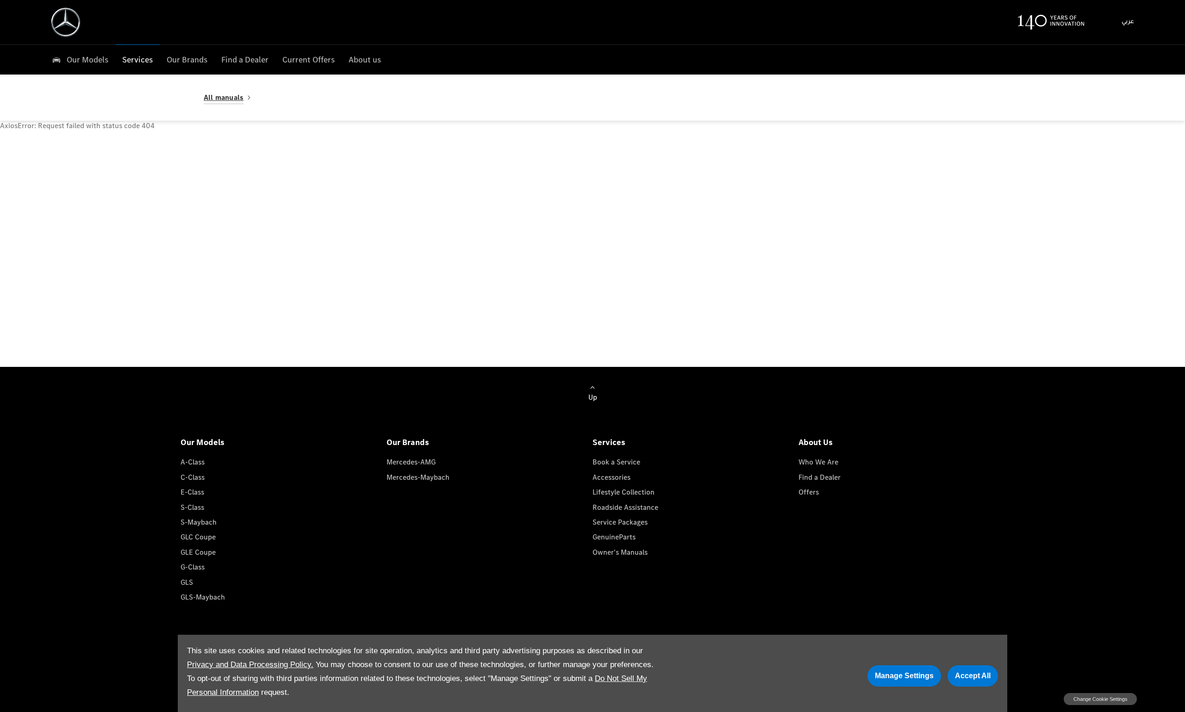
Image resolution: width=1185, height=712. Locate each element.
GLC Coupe (198, 537)
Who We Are (818, 462)
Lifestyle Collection (623, 492)
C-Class (193, 477)
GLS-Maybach (203, 597)
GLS (187, 582)
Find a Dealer (819, 477)
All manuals (223, 97)
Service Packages (620, 522)
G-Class (193, 567)
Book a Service (616, 462)
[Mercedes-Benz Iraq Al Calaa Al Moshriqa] (66, 22)
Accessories (611, 477)
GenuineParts (614, 537)
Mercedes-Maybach (418, 477)
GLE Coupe (198, 552)
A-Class (193, 462)
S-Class (192, 507)
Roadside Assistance (625, 507)
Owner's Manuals (620, 552)
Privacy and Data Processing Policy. (250, 664)
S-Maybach (199, 522)
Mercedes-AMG (411, 462)
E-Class (192, 492)
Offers (808, 492)
